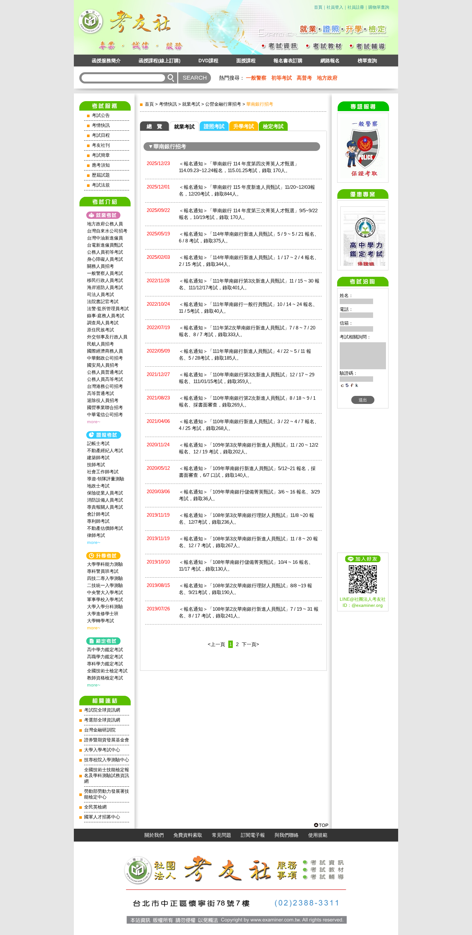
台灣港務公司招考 (105, 386)
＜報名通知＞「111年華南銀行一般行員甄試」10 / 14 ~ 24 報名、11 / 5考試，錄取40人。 (248, 307)
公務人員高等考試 (105, 379)
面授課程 (246, 60)
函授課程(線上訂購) (159, 60)
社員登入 (335, 7)
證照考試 (214, 126)
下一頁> (250, 644)
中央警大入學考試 (105, 592)
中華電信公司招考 (105, 414)
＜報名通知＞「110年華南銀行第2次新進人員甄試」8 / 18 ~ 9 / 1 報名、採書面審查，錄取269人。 (247, 401)
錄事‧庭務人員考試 (105, 315)
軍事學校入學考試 (105, 599)
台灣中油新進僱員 (105, 237)
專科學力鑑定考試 (105, 663)
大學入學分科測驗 (105, 606)
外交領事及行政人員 (107, 336)
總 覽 (154, 126)
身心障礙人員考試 (105, 259)
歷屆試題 (101, 175)
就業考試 (191, 104)
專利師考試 (98, 521)
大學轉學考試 (100, 620)
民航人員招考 (100, 343)
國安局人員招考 (102, 365)
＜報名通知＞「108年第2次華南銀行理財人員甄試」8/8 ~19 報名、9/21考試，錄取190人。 (245, 589)
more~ (93, 421)
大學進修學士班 (102, 613)
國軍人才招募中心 (102, 817)
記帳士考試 (98, 443)
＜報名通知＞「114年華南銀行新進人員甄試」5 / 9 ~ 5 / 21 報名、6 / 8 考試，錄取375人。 (249, 237)
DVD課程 (208, 60)
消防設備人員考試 (105, 499)
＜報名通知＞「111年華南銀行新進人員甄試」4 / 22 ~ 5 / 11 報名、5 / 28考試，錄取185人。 (245, 354)
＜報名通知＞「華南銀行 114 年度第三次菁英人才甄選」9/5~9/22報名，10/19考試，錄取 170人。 (248, 214)
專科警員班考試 (102, 571)
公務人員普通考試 (105, 372)
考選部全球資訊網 (102, 720)
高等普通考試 (100, 393)
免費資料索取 (187, 835)
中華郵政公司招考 (105, 358)
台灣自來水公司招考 (107, 230)
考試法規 (101, 185)
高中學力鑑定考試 (105, 649)
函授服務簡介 (106, 60)
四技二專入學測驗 (105, 578)
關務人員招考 (100, 266)
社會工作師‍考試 (102, 471)
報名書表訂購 (288, 60)
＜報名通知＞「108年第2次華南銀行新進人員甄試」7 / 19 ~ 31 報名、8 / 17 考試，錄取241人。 (249, 612)
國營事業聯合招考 (105, 407)
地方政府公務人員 (105, 223)
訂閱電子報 (253, 835)
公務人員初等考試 (105, 252)
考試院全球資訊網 (102, 710)
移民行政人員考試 (105, 280)
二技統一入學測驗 (105, 585)
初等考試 (281, 78)
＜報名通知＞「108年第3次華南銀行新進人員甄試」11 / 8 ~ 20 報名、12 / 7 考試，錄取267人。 (248, 542)
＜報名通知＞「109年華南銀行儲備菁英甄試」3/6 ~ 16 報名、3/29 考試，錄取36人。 (249, 495)
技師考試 (96, 464)
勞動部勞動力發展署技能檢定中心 (106, 794)
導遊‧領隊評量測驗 (105, 478)
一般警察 (256, 78)
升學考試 (243, 126)
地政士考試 (98, 485)
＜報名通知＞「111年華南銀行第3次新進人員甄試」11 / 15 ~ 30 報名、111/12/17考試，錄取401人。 (249, 284)
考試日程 (101, 135)
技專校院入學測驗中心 (106, 759)
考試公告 (101, 115)
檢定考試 (273, 126)
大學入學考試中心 (102, 749)
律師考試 (96, 535)
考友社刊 (101, 145)
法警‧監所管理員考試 (108, 308)
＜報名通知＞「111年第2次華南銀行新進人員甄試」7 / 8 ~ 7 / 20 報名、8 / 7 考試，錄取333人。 (247, 331)
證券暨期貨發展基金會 (106, 740)
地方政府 (327, 78)
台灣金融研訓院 (100, 730)
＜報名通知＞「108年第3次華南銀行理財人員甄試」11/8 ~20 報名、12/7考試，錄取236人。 (246, 518)
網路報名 (330, 60)
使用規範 (318, 835)
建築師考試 (98, 457)
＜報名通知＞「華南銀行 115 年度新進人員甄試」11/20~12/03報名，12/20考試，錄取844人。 (247, 190)
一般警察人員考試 (105, 273)
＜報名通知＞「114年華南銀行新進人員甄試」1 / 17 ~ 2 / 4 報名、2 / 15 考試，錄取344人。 (249, 261)
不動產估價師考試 (105, 528)
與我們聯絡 (287, 835)
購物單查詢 (378, 7)
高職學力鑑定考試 (105, 656)
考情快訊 (101, 125)
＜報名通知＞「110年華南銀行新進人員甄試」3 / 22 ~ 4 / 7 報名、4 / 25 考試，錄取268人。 (249, 425)
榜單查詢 (367, 60)
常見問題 (221, 835)
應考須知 (101, 165)
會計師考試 (98, 514)
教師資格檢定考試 (105, 677)
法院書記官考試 (102, 301)
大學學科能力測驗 (105, 564)
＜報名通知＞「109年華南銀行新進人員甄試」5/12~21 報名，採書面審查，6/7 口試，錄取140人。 (247, 472)
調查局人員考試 (102, 322)
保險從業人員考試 (105, 492)
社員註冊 (355, 7)
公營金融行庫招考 (223, 104)
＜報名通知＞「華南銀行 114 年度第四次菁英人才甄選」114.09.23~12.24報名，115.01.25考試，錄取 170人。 (239, 167)
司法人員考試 (100, 294)
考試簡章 (101, 155)
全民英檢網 (95, 807)
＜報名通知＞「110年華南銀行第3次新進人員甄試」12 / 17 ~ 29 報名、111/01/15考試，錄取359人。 (246, 378)
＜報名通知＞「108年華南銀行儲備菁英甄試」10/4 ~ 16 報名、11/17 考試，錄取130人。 (246, 565)
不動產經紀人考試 (105, 450)
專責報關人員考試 (105, 507)
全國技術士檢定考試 (107, 670)
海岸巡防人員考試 (105, 287)
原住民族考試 (100, 329)
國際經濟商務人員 (105, 351)
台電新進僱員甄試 (105, 245)
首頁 (318, 7)
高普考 (304, 78)
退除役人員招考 (102, 400)
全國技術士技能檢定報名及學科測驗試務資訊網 (106, 775)
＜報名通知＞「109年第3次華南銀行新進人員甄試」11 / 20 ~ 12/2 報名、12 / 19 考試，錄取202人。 (248, 448)
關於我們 (154, 835)
